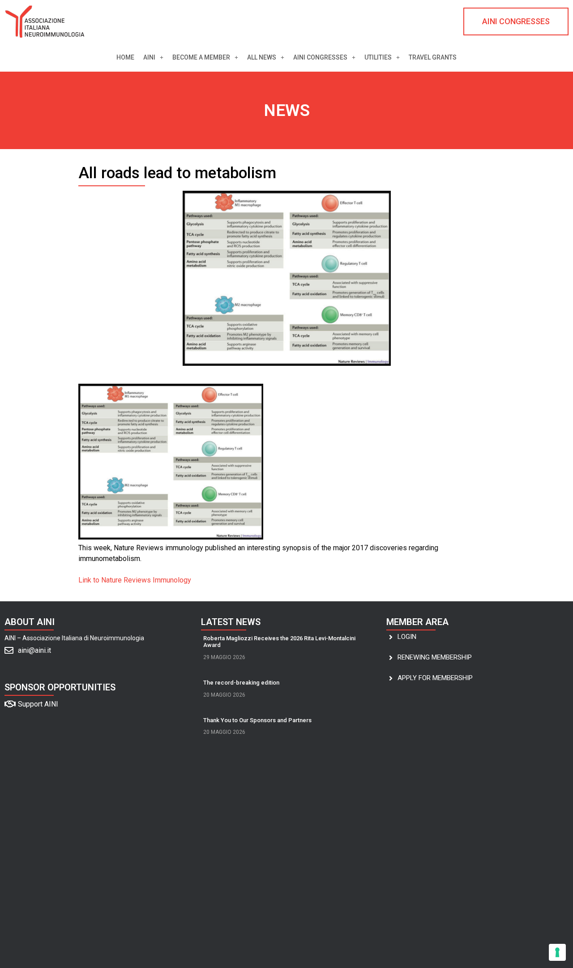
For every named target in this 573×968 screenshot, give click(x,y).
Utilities (378, 57)
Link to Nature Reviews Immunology (134, 580)
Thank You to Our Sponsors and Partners (257, 720)
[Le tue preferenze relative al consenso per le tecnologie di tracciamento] (557, 952)
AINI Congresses (320, 57)
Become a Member (201, 57)
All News (261, 57)
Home (125, 57)
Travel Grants (433, 57)
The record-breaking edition (241, 682)
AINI (149, 57)
